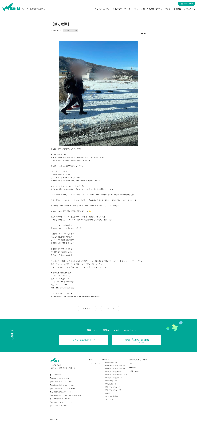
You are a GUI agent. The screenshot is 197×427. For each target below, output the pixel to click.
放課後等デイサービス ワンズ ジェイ (62, 399)
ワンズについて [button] (101, 9)
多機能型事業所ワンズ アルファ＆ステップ (64, 392)
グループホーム (109, 399)
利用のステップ (119, 9)
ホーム (91, 360)
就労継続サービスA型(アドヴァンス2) (115, 368)
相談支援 (107, 393)
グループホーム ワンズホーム (60, 405)
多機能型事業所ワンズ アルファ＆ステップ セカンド (66, 395)
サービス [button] (132, 9)
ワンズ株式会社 (56, 374)
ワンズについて (94, 364)
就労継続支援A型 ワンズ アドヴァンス (62, 381)
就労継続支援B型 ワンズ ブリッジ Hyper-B (64, 388)
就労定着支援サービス (111, 381)
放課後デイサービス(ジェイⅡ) (113, 390)
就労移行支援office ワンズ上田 (60, 378)
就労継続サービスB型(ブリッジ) (113, 378)
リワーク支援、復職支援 (111, 396)
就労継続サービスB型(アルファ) (113, 372)
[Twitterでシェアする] (142, 34)
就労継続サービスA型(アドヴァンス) (115, 365)
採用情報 (177, 9)
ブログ (167, 9)
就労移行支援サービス (111, 362)
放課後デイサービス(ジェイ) (112, 387)
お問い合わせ (188, 3)
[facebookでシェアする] (145, 34)
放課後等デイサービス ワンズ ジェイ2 (62, 402)
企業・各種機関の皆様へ (151, 9)
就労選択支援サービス (111, 384)
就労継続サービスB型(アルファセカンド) (116, 375)
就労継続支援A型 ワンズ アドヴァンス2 (63, 385)
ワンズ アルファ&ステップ (70, 30)
